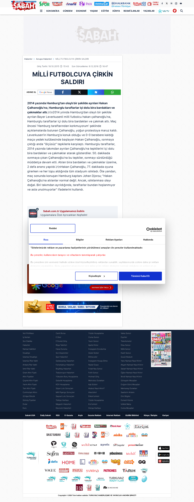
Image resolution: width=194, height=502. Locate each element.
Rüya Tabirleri (61, 345)
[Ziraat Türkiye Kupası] (174, 11)
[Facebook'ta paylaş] (63, 92)
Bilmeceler (92, 357)
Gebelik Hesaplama (64, 380)
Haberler (28, 59)
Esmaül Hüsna (127, 400)
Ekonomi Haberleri (63, 408)
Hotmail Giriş (93, 376)
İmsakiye (26, 353)
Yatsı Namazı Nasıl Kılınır (131, 361)
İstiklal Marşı (126, 404)
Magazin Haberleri (63, 404)
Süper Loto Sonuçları (64, 388)
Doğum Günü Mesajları (130, 384)
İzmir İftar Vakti (29, 369)
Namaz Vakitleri (29, 349)
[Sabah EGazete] (161, 370)
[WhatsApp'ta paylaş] (112, 92)
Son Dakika (52, 11)
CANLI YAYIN (155, 3)
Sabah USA (30, 415)
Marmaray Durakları (129, 388)
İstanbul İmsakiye (30, 357)
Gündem (67, 11)
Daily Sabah (45, 415)
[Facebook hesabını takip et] (162, 3)
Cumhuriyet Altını (30, 392)
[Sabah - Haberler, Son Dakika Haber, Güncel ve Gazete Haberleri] (24, 5)
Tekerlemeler (126, 341)
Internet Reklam (113, 415)
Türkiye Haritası (62, 400)
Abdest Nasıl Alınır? (96, 388)
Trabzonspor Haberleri (65, 372)
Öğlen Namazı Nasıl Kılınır (131, 372)
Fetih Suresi (93, 372)
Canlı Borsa (60, 333)
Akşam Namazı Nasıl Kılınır (132, 365)
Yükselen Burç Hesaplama (67, 376)
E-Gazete (69, 415)
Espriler (124, 337)
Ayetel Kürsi (93, 345)
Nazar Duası (93, 365)
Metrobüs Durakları (96, 380)
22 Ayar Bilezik (29, 396)
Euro (25, 408)
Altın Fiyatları (28, 376)
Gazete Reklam (94, 415)
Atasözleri (92, 392)
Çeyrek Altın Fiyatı (30, 380)
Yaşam (94, 11)
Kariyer (165, 415)
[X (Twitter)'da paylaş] (79, 92)
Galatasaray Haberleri (65, 361)
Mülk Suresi (125, 349)
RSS (58, 415)
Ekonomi (81, 11)
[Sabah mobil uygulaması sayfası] (34, 213)
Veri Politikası (28, 333)
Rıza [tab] (45, 239)
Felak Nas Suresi (95, 369)
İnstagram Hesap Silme (98, 361)
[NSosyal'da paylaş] (96, 92)
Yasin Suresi (93, 341)
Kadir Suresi (126, 353)
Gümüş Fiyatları (29, 400)
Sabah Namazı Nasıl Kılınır (132, 369)
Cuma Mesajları (127, 408)
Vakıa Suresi (126, 333)
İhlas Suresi (125, 345)
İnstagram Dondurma (97, 349)
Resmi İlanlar (132, 11)
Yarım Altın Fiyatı (30, 384)
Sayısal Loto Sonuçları (65, 396)
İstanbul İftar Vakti (30, 361)
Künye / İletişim (150, 415)
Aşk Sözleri (92, 384)
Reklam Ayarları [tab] (114, 239)
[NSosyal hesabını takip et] (171, 3)
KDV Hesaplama (63, 384)
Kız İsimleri (92, 404)
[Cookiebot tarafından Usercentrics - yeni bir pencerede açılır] (148, 229)
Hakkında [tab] (148, 239)
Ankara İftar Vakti (30, 365)
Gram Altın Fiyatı (30, 372)
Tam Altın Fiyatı (29, 388)
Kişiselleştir (95, 276)
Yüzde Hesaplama (96, 333)
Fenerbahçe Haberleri (65, 365)
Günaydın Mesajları (129, 380)
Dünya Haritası (94, 408)
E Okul (58, 337)
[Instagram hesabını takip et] (176, 3)
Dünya (116, 11)
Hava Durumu (61, 349)
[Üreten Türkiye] (121, 3)
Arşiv (80, 415)
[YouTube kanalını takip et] (181, 3)
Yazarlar (148, 11)
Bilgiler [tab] (80, 239)
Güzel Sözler (93, 353)
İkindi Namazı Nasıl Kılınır (131, 376)
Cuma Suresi (93, 337)
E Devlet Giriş (61, 341)
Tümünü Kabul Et (140, 276)
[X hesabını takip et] (167, 3)
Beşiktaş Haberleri (63, 369)
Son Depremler (62, 353)
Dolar (25, 404)
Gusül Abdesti (126, 357)
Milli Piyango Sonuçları (65, 392)
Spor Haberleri (62, 357)
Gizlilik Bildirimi (132, 415)
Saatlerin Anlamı (127, 392)
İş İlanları (26, 337)
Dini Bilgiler (125, 396)
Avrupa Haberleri (44, 59)
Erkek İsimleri (93, 396)
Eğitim (105, 11)
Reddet (53, 228)
